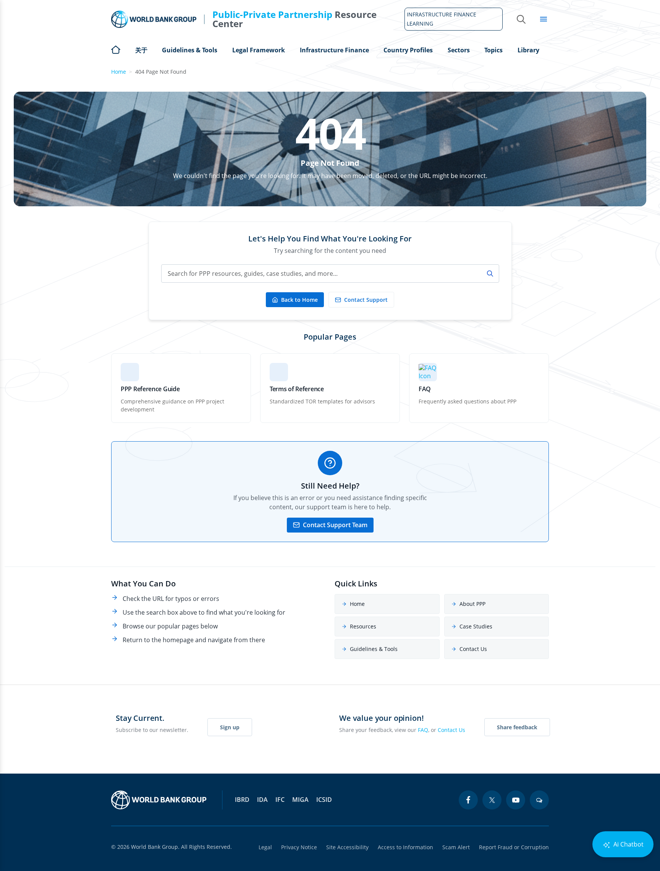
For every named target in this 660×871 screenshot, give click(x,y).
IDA (262, 799)
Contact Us (473, 648)
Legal (265, 847)
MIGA (300, 799)
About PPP (472, 603)
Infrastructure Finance (334, 50)
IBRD (242, 799)
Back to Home (299, 299)
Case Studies (475, 626)
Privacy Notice (299, 847)
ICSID (324, 799)
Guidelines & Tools (189, 50)
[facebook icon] (468, 799)
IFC (280, 799)
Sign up (229, 727)
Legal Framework (258, 50)
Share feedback (517, 727)
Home (115, 49)
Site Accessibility (347, 847)
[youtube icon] (515, 799)
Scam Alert (456, 847)
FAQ (423, 729)
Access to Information (405, 847)
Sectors (459, 50)
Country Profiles (408, 50)
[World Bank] (159, 799)
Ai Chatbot (628, 844)
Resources (363, 626)
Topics (493, 50)
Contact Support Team (335, 525)
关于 (141, 50)
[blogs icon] (539, 799)
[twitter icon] (491, 799)
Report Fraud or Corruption (514, 847)
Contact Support (366, 299)
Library (528, 50)
